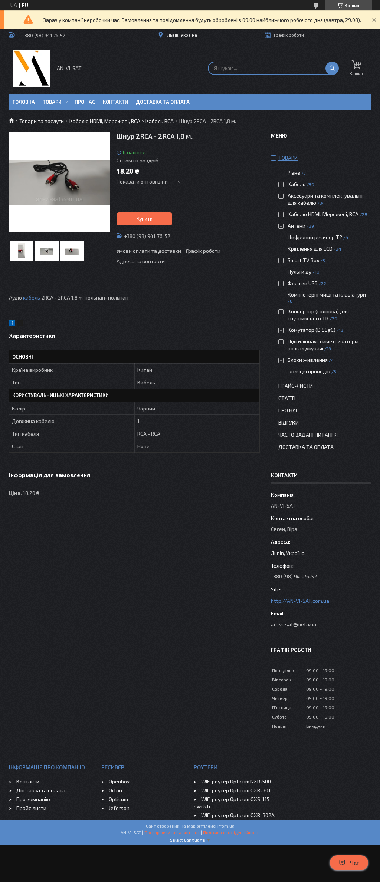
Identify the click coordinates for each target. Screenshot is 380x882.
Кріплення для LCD (310, 248)
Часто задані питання (308, 435)
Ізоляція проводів (309, 371)
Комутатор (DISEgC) (311, 330)
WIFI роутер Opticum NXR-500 (236, 781)
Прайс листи (31, 808)
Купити (145, 219)
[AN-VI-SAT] (31, 68)
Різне (294, 172)
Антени (296, 225)
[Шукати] (332, 68)
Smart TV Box (303, 260)
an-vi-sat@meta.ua (293, 624)
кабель (31, 297)
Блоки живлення (308, 360)
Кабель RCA (159, 121)
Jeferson (119, 808)
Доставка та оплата (163, 102)
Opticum (118, 799)
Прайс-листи (295, 386)
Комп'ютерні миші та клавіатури (327, 294)
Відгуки (288, 422)
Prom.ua (226, 825)
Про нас (85, 102)
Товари (52, 102)
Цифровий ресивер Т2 (315, 237)
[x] (20, 324)
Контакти (115, 102)
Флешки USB (303, 283)
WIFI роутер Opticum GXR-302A (238, 815)
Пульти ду (299, 271)
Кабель (296, 184)
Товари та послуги (41, 121)
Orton (115, 790)
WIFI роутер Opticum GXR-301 (236, 790)
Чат (354, 863)
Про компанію (33, 799)
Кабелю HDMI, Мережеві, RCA (104, 121)
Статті (286, 398)
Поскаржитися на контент (172, 832)
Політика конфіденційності (231, 832)
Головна (24, 102)
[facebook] (12, 324)
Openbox (119, 781)
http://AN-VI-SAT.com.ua (300, 601)
